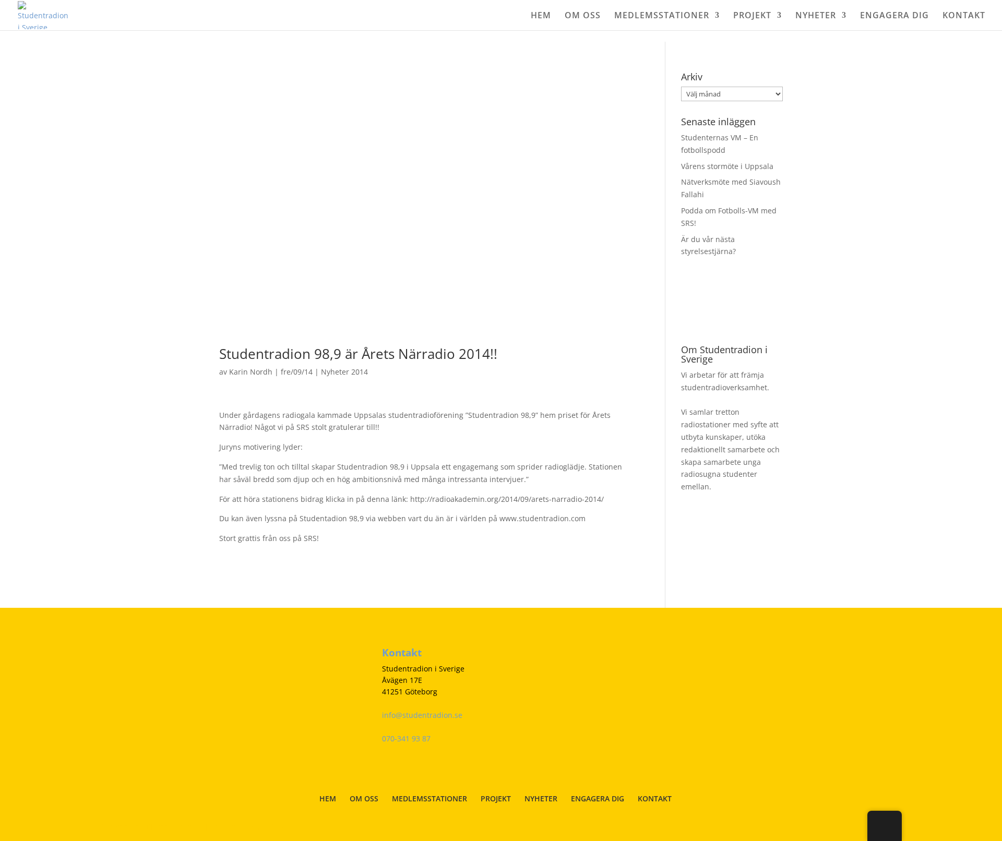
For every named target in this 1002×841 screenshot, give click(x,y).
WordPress (269, 827)
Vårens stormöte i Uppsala (727, 166)
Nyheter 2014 (344, 372)
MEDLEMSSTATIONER (661, 16)
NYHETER (815, 16)
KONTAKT (964, 16)
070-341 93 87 (406, 738)
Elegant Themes (174, 827)
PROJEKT (752, 16)
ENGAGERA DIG (894, 16)
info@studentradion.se (422, 715)
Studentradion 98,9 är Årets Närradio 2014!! (358, 353)
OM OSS (583, 16)
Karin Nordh (250, 372)
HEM (541, 16)
